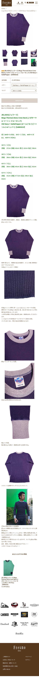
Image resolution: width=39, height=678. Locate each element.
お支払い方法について (9, 659)
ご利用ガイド (6, 656)
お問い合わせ (6, 669)
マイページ (28, 656)
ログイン (27, 659)
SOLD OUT (19, 100)
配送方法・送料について (9, 663)
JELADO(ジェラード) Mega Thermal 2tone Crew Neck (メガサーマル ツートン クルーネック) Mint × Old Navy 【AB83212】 (9, 581)
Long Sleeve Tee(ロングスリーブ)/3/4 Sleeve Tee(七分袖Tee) (18, 11)
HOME (3, 8)
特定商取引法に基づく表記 (10, 666)
